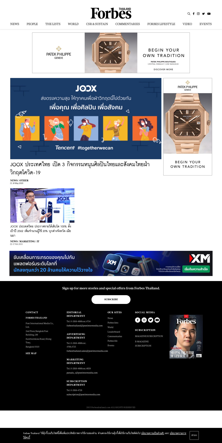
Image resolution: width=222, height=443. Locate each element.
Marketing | (27, 241)
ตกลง (194, 435)
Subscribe (111, 299)
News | (14, 180)
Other (23, 180)
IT (38, 241)
